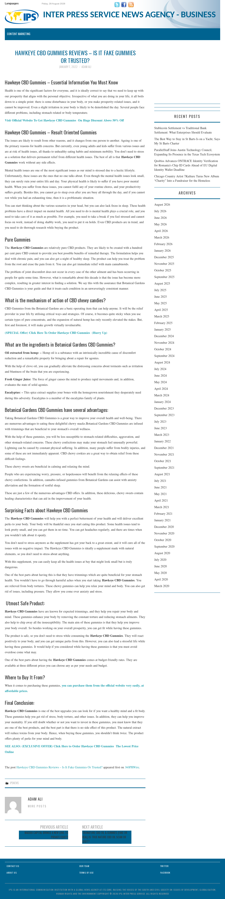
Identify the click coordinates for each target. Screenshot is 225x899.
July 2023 (160, 421)
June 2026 (160, 217)
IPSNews (14, 783)
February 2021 (163, 513)
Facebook (165, 872)
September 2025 (164, 277)
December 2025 (164, 257)
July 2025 (160, 290)
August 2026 (162, 204)
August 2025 (162, 283)
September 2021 (164, 467)
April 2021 (161, 500)
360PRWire (132, 767)
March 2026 (161, 237)
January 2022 (162, 441)
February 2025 (163, 323)
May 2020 (160, 573)
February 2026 (163, 244)
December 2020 (164, 527)
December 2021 (164, 448)
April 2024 (161, 388)
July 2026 (160, 211)
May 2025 (160, 303)
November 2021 (164, 454)
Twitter (164, 866)
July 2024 (160, 369)
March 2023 (161, 435)
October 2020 (162, 540)
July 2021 (160, 481)
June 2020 (160, 566)
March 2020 (161, 586)
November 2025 (164, 264)
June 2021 (160, 487)
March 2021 (161, 507)
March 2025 (161, 316)
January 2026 (162, 250)
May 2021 (160, 494)
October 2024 (162, 349)
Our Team (84, 866)
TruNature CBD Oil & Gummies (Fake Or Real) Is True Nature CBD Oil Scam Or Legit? (104, 837)
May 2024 (160, 382)
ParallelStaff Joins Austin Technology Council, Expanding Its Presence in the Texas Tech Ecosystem (187, 152)
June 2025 (160, 296)
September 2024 (164, 356)
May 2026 (160, 224)
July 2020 (160, 559)
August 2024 (162, 362)
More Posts (37, 806)
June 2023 (160, 428)
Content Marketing (18, 34)
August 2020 (162, 553)
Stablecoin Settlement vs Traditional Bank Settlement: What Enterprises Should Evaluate (183, 130)
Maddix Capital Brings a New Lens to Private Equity (46, 835)
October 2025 (162, 270)
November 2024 (164, 342)
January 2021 (162, 520)
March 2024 (161, 395)
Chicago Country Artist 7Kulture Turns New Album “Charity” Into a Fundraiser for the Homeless (186, 178)
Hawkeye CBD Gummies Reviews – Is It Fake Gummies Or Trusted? (59, 767)
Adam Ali (86, 67)
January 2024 (162, 402)
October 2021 (162, 461)
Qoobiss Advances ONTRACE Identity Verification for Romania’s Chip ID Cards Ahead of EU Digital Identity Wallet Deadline (186, 165)
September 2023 (164, 415)
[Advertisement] (187, 76)
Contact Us (13, 866)
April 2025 (161, 310)
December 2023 (164, 408)
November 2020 (164, 533)
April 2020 (161, 579)
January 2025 (162, 329)
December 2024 (164, 336)
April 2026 (161, 231)
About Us (12, 872)
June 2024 (160, 375)
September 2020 (164, 546)
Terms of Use (86, 872)
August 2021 (162, 474)
